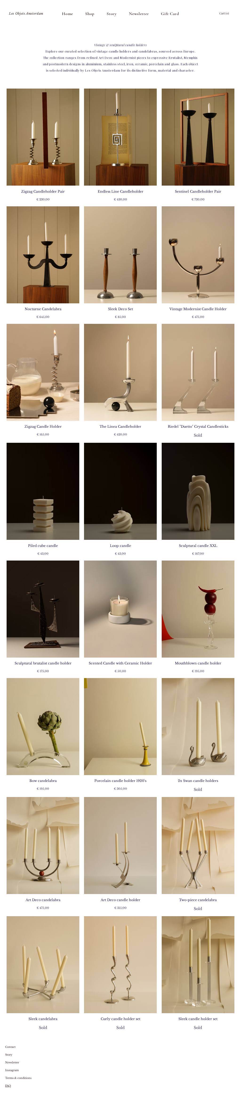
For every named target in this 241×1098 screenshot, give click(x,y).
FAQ (8, 1085)
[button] (224, 13)
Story (8, 1054)
